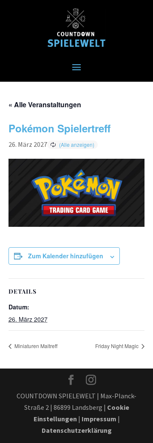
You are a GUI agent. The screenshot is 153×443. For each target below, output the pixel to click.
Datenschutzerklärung (77, 430)
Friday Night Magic (117, 345)
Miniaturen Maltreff (35, 345)
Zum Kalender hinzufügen (65, 256)
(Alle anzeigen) (76, 144)
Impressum (99, 418)
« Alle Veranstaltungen (44, 104)
